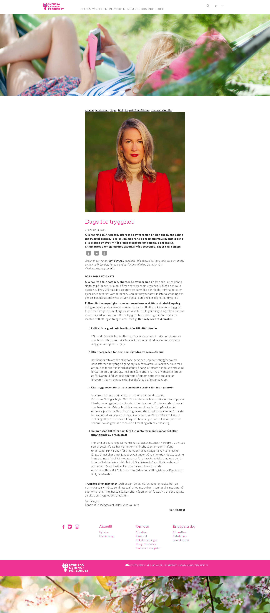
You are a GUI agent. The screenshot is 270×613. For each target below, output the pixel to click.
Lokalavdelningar (146, 540)
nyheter (89, 110)
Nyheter (104, 532)
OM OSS (86, 8)
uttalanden (101, 110)
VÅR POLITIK (100, 8)
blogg (113, 110)
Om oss (142, 526)
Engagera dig (184, 526)
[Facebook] (88, 253)
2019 (120, 110)
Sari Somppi (116, 260)
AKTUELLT (133, 8)
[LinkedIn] (96, 253)
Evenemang (106, 536)
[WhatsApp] (104, 253)
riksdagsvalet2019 (161, 110)
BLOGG (159, 8)
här (112, 268)
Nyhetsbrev (180, 536)
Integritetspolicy (146, 544)
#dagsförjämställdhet (137, 110)
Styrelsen (142, 532)
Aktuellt (105, 526)
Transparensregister (148, 548)
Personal (141, 536)
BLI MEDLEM (117, 8)
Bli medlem (180, 532)
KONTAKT (147, 8)
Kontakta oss (181, 540)
